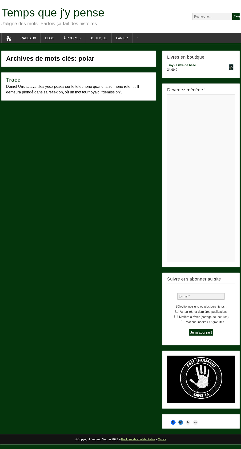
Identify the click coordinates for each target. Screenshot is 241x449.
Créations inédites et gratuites (203, 322)
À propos (72, 38)
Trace (13, 80)
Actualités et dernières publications (203, 311)
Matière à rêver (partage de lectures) (203, 317)
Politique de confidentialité (138, 439)
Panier (122, 38)
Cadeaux (28, 38)
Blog (49, 38)
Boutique (98, 38)
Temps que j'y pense (52, 12)
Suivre (162, 439)
